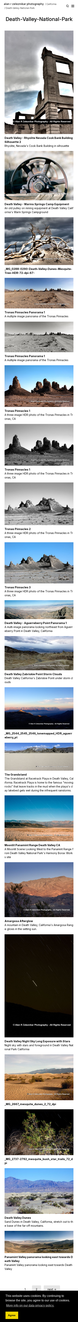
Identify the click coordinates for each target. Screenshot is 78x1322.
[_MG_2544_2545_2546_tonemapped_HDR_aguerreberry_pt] (39, 708)
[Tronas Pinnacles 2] (39, 503)
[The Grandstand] (39, 757)
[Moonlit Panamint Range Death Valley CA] (39, 818)
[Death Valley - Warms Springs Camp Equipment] (39, 175)
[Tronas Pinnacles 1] (39, 386)
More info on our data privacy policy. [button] (30, 1305)
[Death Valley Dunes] (39, 1191)
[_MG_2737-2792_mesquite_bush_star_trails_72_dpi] (39, 1132)
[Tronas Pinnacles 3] (39, 562)
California (51, 4)
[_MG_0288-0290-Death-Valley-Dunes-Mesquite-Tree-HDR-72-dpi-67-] (39, 241)
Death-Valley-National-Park (20, 8)
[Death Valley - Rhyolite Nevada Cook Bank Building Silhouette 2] (39, 82)
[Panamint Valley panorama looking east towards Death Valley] (39, 1242)
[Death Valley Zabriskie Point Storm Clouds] (39, 653)
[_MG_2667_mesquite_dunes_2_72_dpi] (39, 1077)
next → (52, 1289)
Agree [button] (12, 1315)
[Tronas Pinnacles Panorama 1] (39, 293)
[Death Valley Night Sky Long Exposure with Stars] (39, 985)
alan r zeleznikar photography (24, 3)
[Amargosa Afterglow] (39, 889)
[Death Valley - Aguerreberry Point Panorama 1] (39, 609)
